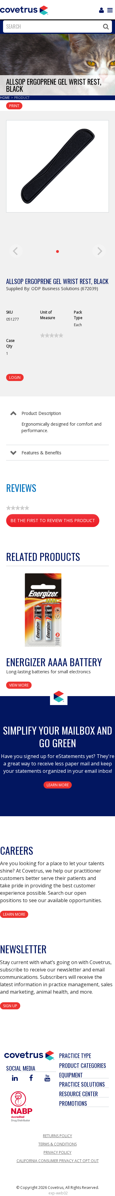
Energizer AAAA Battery (54, 662)
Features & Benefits (41, 453)
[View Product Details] (44, 609)
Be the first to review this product (54, 522)
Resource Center (78, 1094)
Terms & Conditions (57, 1144)
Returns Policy (57, 1135)
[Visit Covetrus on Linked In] (15, 1078)
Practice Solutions (82, 1084)
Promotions (73, 1103)
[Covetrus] (24, 9)
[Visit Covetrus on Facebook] (31, 1078)
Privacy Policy (57, 1152)
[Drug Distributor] (21, 1106)
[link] (51, 335)
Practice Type (75, 1056)
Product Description (41, 413)
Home (5, 97)
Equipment (71, 1075)
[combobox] (56, 26)
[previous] (16, 251)
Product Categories (82, 1065)
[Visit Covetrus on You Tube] (47, 1078)
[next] (99, 251)
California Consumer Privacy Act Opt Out (58, 1160)
